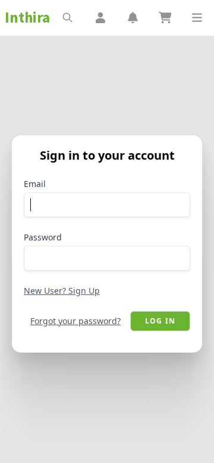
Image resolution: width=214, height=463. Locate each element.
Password (43, 237)
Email (35, 183)
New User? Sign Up (62, 290)
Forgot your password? (75, 320)
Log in (160, 321)
